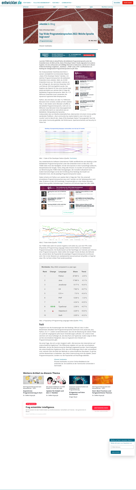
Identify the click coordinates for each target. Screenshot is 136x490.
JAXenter (26, 7)
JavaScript (41, 7)
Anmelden (117, 3)
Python (78, 7)
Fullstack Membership (41, 3)
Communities (66, 3)
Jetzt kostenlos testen (101, 408)
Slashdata (73, 158)
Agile (91, 7)
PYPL (80, 321)
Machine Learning (107, 7)
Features (55, 3)
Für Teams (26, 3)
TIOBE (60, 242)
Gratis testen (128, 3)
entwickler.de (11, 3)
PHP (66, 7)
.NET (54, 7)
